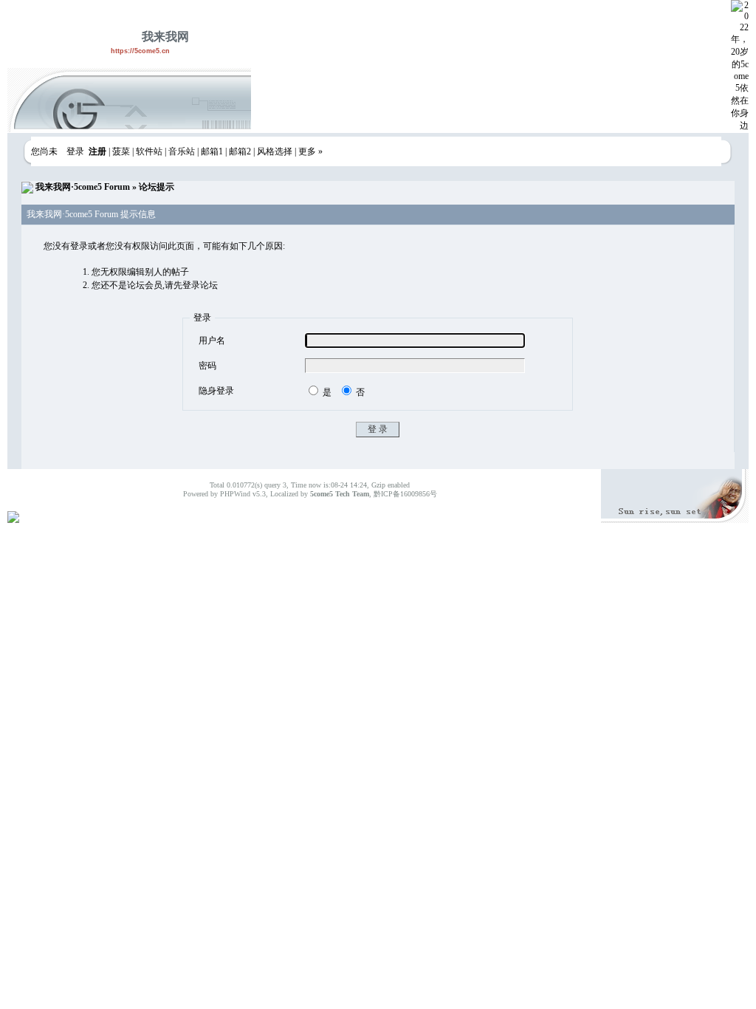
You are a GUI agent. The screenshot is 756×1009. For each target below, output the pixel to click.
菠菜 (121, 151)
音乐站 (181, 151)
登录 (75, 151)
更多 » (310, 151)
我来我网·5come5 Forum (82, 187)
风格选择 (274, 151)
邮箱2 (240, 151)
